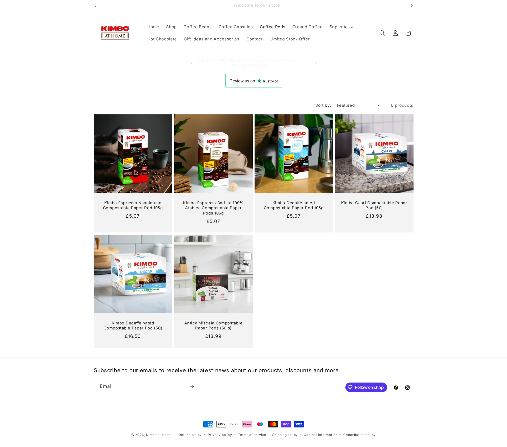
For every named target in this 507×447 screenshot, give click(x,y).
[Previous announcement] (95, 5)
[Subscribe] (191, 386)
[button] (340, 27)
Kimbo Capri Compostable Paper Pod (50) (374, 205)
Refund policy (190, 435)
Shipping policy (285, 435)
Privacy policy (220, 435)
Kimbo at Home (159, 435)
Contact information (320, 435)
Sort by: (323, 105)
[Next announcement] (412, 5)
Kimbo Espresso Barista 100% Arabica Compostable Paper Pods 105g (213, 208)
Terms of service (252, 435)
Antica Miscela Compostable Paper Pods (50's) (213, 325)
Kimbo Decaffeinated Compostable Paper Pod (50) (133, 325)
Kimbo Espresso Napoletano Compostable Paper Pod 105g (133, 205)
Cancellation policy (359, 435)
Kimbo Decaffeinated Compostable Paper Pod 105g (294, 205)
